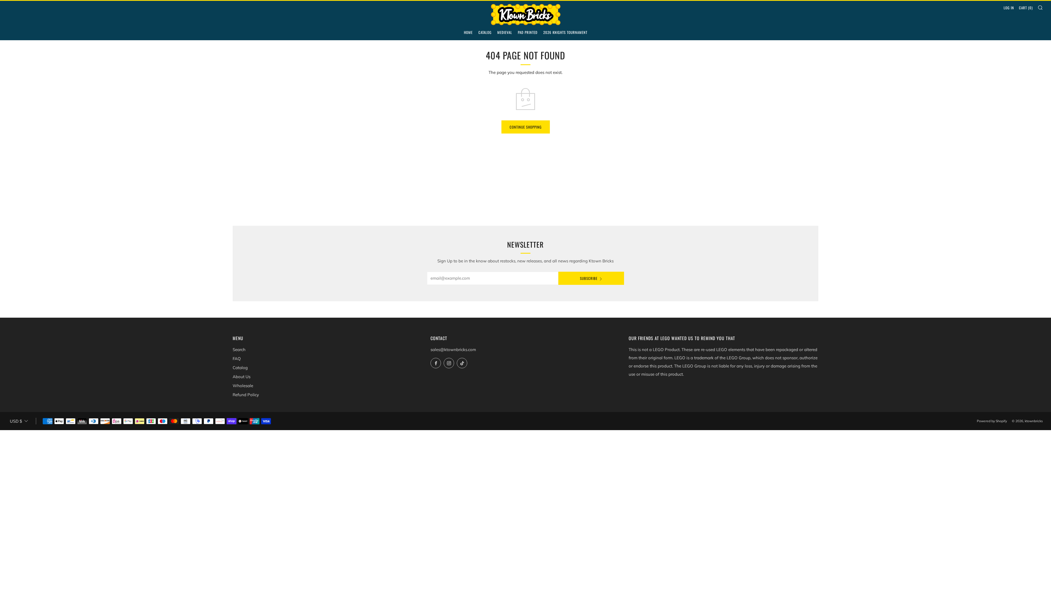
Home (468, 32)
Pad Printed (528, 32)
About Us (241, 376)
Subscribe (588, 278)
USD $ (16, 421)
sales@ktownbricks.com (453, 349)
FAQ (237, 358)
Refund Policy (246, 394)
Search (239, 349)
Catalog (485, 32)
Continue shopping (526, 127)
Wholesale (243, 385)
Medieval (504, 32)
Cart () (1026, 7)
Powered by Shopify (992, 421)
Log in (1009, 7)
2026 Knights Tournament (565, 32)
